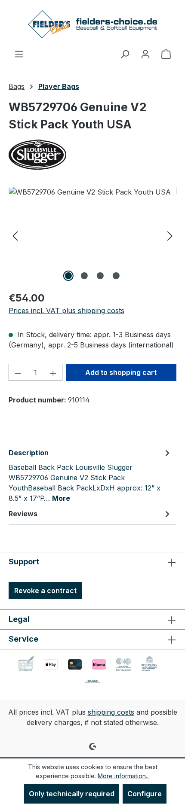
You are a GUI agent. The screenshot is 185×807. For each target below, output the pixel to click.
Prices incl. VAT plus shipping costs (66, 310)
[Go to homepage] (92, 24)
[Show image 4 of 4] (116, 275)
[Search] (124, 53)
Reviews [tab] (23, 513)
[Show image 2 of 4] (84, 275)
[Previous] (15, 235)
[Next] (169, 235)
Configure (144, 793)
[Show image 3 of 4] (100, 275)
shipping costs (111, 712)
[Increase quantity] (53, 372)
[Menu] (19, 53)
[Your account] (145, 53)
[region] (92, 235)
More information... (124, 776)
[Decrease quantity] (18, 372)
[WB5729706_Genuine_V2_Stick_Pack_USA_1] (92, 235)
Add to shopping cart (121, 372)
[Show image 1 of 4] (68, 275)
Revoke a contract (45, 590)
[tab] (90, 475)
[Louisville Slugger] (92, 155)
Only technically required (71, 793)
